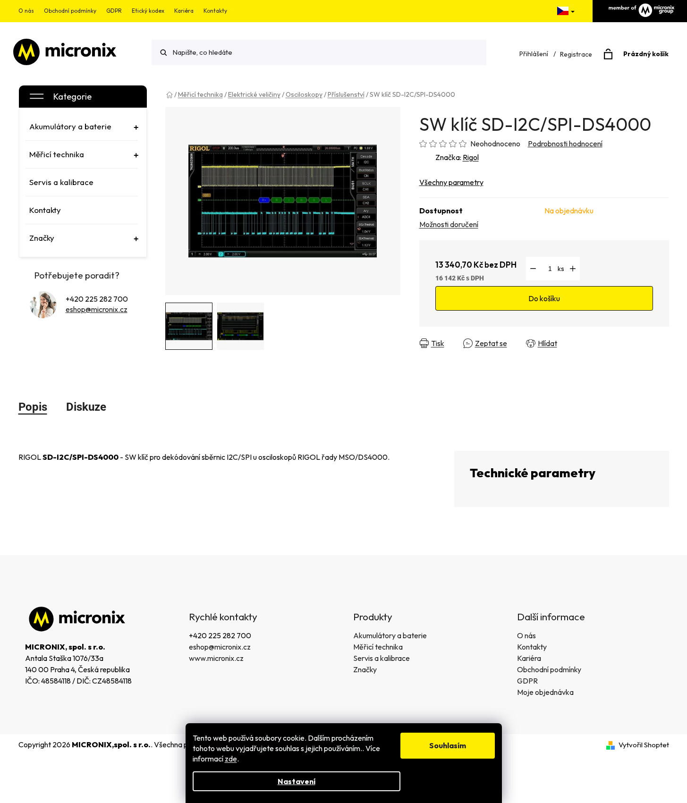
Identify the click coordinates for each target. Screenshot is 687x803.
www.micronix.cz (216, 658)
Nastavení (296, 781)
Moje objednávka (545, 692)
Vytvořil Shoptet (644, 744)
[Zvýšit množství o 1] (573, 268)
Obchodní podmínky (70, 10)
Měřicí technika (378, 646)
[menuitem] (81, 126)
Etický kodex (148, 10)
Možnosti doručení (448, 224)
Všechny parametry (451, 182)
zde (231, 758)
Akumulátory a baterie (390, 635)
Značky (365, 669)
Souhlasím (447, 745)
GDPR (114, 10)
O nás (26, 10)
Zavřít (584, 343)
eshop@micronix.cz (96, 309)
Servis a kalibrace (381, 658)
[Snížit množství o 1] (533, 268)
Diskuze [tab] (86, 407)
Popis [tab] (32, 407)
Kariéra (184, 10)
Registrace (576, 54)
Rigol (471, 157)
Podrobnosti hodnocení (565, 143)
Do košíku (544, 298)
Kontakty (215, 10)
